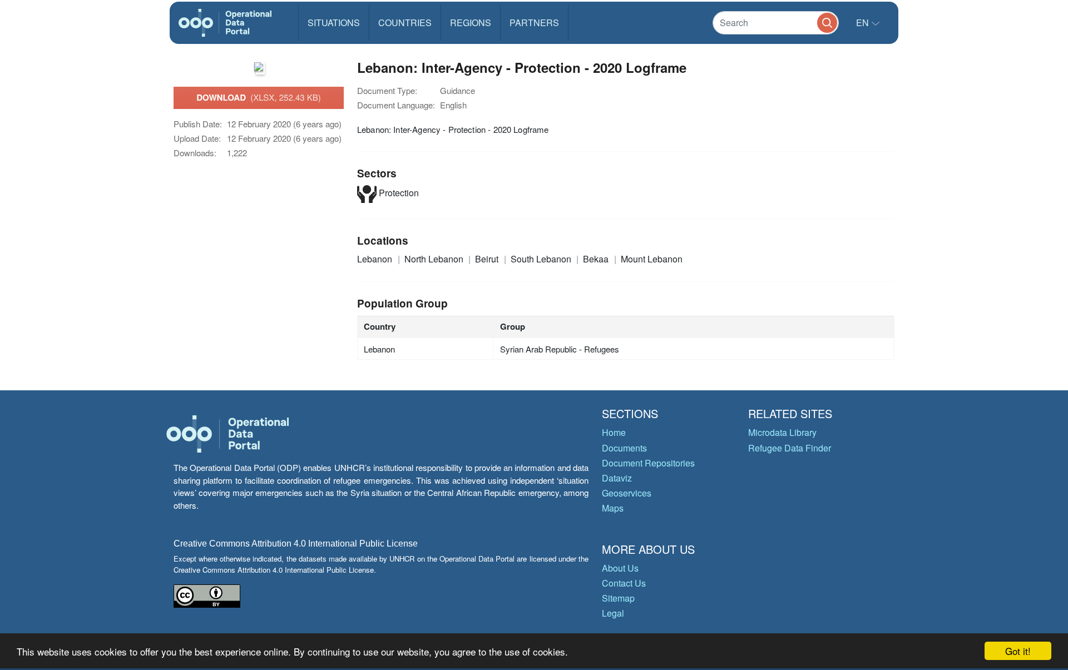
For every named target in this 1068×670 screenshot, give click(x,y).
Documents (624, 447)
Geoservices (626, 493)
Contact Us (624, 583)
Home (614, 432)
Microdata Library (782, 432)
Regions (470, 22)
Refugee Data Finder (789, 447)
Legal (613, 613)
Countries (405, 22)
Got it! (1018, 651)
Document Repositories (648, 462)
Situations (334, 22)
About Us (620, 568)
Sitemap (618, 598)
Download (258, 97)
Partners (534, 22)
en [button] (863, 22)
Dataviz (617, 478)
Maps (613, 508)
